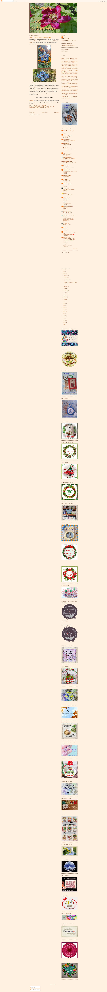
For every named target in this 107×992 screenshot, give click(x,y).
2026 (64, 269)
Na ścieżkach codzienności (68, 130)
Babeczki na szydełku (66, 136)
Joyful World (75, 73)
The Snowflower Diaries (70, 91)
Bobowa (76, 57)
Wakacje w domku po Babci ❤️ (68, 234)
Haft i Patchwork (66, 170)
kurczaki (63, 76)
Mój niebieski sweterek (67, 203)
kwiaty (66, 76)
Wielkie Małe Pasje (74, 94)
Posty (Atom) (37, 115)
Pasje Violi (65, 147)
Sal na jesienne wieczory (69, 85)
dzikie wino (71, 68)
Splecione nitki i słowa (67, 157)
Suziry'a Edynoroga (34, 40)
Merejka (71, 77)
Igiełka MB (66, 73)
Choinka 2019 (64, 59)
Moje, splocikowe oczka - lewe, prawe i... (69, 216)
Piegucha (31, 100)
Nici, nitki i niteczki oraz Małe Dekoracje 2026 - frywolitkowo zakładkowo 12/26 (68, 219)
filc (77, 68)
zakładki (68, 96)
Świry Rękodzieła (73, 90)
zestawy (47, 107)
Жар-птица (67, 98)
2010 (64, 322)
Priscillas (65, 193)
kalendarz (63, 75)
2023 (64, 301)
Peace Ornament (74, 80)
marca (65, 295)
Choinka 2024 (37, 106)
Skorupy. (64, 185)
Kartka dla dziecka (66, 198)
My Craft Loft (66, 223)
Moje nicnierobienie (67, 153)
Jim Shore (70, 73)
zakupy (71, 96)
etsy (75, 68)
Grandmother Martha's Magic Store (69, 232)
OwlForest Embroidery (66, 80)
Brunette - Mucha (65, 58)
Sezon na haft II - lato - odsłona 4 (69, 158)
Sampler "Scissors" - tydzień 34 (68, 166)
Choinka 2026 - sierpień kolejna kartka (69, 162)
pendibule (63, 82)
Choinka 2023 (74, 61)
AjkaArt (64, 202)
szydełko (67, 90)
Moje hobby (65, 179)
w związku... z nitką (67, 244)
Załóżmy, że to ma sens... (67, 245)
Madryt (63, 77)
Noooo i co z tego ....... (67, 154)
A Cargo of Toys (66, 176)
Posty (33, 987)
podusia (66, 82)
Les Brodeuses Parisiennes (72, 76)
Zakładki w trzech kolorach (67, 224)
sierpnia (66, 286)
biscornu (73, 57)
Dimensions (75, 67)
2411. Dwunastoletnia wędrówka (68, 131)
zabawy (37, 107)
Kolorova (69, 75)
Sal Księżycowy (73, 83)
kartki (67, 75)
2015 (64, 315)
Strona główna (44, 112)
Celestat (76, 58)
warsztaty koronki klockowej (73, 93)
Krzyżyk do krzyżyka (67, 211)
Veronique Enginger (65, 93)
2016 (64, 313)
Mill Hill (76, 77)
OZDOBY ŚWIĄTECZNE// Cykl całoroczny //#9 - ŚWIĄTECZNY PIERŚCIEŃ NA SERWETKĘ (69, 239)
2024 (64, 273)
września (66, 281)
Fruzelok (63, 70)
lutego (65, 297)
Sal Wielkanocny (72, 86)
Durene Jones (64, 68)
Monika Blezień (64, 79)
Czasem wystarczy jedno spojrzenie (69, 140)
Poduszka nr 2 (65, 208)
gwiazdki (70, 70)
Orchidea (76, 79)
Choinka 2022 (67, 61)
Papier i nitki (65, 165)
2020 (64, 307)
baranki (69, 57)
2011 (64, 320)
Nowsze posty (32, 112)
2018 (64, 311)
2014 (64, 317)
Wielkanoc (66, 94)
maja (65, 292)
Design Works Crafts (66, 67)
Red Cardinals (72, 82)
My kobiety (65, 227)
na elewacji (68, 79)
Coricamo (72, 64)
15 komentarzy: (44, 105)
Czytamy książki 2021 (73, 65)
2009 (64, 324)
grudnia (65, 275)
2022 (64, 303)
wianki (63, 94)
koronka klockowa (75, 75)
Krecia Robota (66, 143)
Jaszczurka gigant (66, 229)
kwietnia (66, 294)
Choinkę (55, 40)
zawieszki (42, 107)
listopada (66, 277)
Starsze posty (56, 112)
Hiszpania (70, 72)
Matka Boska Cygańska (67, 144)
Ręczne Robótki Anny (67, 161)
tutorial (72, 91)
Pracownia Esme (66, 188)
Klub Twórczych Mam (67, 135)
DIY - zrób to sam (66, 237)
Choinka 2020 (71, 59)
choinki (65, 64)
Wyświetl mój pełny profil (68, 45)
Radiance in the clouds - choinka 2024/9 (40, 37)
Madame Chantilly (67, 175)
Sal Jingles (68, 83)
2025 (64, 271)
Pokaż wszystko (75, 248)
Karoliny (31, 42)
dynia (68, 68)
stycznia (66, 299)
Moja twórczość (66, 139)
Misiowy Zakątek (66, 197)
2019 (64, 309)
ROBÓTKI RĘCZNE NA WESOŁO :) (68, 206)
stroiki (73, 89)
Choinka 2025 (71, 62)
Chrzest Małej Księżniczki (67, 212)
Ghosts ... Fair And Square (67, 194)
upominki (76, 91)
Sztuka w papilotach (67, 183)
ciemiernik (68, 64)
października (67, 279)
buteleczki (72, 58)
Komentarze (35, 989)
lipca (65, 288)
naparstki (72, 79)
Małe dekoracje (67, 77)
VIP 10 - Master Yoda (67, 180)
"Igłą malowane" (64, 57)
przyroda (68, 82)
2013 (64, 318)
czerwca (66, 290)
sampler (69, 87)
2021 (64, 305)
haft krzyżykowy (45, 106)
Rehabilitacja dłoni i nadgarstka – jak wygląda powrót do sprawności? (69, 149)
